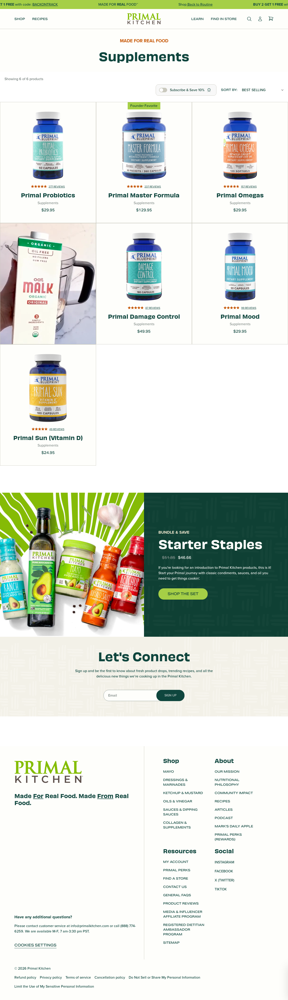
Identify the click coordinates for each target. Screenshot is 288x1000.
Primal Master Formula (144, 177)
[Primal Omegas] (240, 162)
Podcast (224, 818)
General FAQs (177, 895)
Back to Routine (200, 4)
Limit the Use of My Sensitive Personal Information (54, 986)
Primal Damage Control (144, 298)
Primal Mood (240, 301)
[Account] (260, 19)
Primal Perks (176, 870)
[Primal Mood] (240, 283)
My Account (175, 862)
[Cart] (271, 19)
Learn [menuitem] (197, 19)
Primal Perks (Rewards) (228, 837)
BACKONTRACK (45, 4)
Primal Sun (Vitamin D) (48, 420)
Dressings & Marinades (175, 782)
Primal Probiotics (48, 180)
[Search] (249, 19)
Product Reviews (181, 903)
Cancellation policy (109, 977)
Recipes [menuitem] (40, 19)
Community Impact (234, 793)
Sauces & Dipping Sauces (180, 812)
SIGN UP (170, 695)
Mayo (168, 772)
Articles (224, 810)
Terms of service (78, 977)
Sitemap (171, 943)
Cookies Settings (35, 945)
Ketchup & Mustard (183, 793)
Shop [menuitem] (19, 19)
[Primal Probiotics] (48, 162)
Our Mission (227, 772)
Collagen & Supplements (177, 825)
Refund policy (25, 977)
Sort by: (229, 90)
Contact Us (175, 887)
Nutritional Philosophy (227, 782)
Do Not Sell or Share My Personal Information (164, 977)
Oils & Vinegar (177, 801)
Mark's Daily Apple (234, 826)
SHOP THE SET (183, 593)
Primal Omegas (240, 180)
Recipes (222, 801)
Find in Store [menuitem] (224, 19)
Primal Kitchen (39, 968)
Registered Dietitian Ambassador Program (183, 929)
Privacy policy (51, 977)
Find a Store (175, 878)
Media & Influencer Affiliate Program (182, 914)
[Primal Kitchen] (144, 19)
